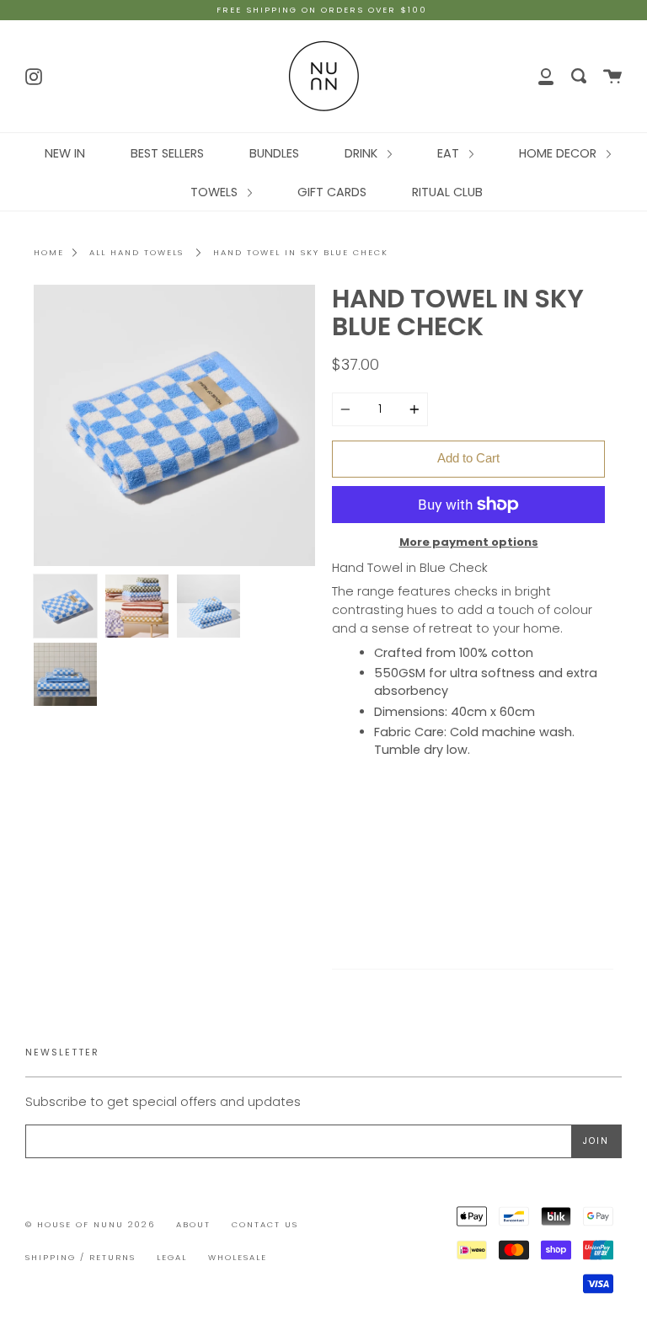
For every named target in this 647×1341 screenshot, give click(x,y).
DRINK (363, 153)
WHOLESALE (237, 1257)
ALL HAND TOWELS (136, 252)
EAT (450, 153)
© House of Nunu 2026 (90, 1224)
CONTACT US (265, 1224)
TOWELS (215, 192)
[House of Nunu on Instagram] (33, 75)
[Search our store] (578, 76)
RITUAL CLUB (447, 192)
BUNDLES (274, 153)
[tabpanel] (174, 425)
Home (49, 252)
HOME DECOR (559, 153)
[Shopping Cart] (612, 76)
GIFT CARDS (331, 192)
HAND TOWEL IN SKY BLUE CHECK (300, 252)
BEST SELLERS (167, 153)
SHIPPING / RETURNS (80, 1257)
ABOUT (193, 1224)
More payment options (468, 542)
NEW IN (65, 153)
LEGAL (172, 1257)
